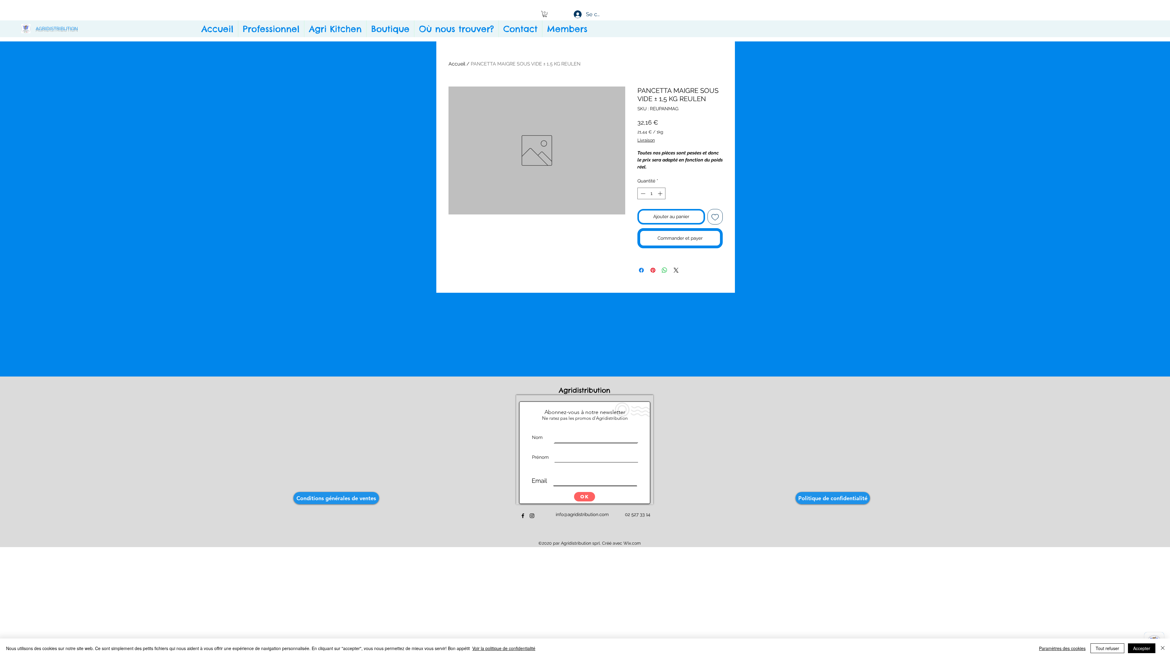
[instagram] (532, 516)
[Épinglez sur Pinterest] (653, 270)
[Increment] (661, 193)
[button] (544, 14)
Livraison (646, 140)
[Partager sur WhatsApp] (664, 270)
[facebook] (523, 516)
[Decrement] (642, 193)
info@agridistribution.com (582, 514)
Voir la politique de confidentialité (503, 648)
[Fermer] (1162, 648)
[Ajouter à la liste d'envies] (715, 217)
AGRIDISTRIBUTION (57, 28)
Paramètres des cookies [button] (1062, 648)
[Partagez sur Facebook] (641, 270)
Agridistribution (586, 390)
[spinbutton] (652, 193)
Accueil (456, 64)
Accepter (1141, 648)
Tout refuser (1107, 648)
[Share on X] (676, 270)
